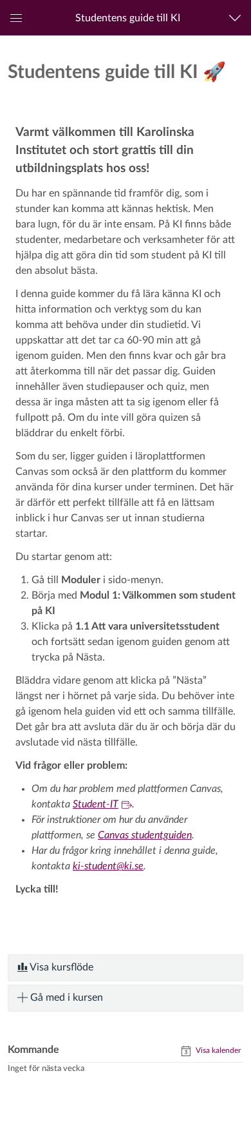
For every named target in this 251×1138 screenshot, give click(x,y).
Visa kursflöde (60, 967)
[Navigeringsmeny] (238, 18)
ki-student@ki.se (108, 866)
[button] (127, 17)
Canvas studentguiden (145, 835)
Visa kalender (217, 1050)
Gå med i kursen (65, 997)
